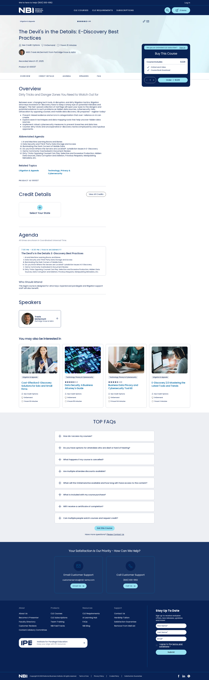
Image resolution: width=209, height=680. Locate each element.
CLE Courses (56, 613)
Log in (187, 2)
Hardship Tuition (121, 617)
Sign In (182, 47)
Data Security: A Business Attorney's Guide (79, 386)
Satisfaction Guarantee (125, 621)
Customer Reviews (28, 625)
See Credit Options (31, 45)
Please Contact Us (115, 534)
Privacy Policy (99, 676)
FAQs (84, 621)
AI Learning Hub (89, 617)
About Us (23, 613)
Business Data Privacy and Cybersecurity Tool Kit (123, 386)
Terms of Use (84, 676)
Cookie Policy (114, 676)
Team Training (57, 621)
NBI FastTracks (58, 625)
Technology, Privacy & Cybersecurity (59, 172)
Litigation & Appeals (29, 170)
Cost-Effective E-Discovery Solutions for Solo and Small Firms (36, 386)
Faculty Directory (27, 621)
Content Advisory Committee (33, 630)
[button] (144, 21)
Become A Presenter (29, 617)
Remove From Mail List (124, 625)
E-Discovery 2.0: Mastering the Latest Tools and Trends (168, 384)
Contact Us (119, 613)
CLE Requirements (91, 613)
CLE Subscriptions (59, 617)
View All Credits (96, 194)
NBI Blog (86, 625)
